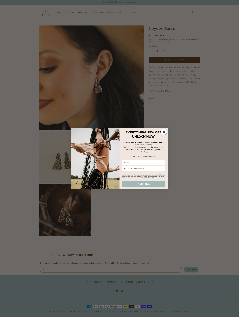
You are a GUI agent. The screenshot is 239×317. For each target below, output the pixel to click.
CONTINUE (144, 183)
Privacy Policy (147, 178)
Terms (153, 178)
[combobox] (126, 168)
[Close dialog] (164, 132)
